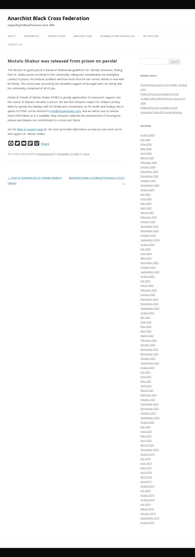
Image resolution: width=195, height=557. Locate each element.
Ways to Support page (30, 129)
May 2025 (146, 203)
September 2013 (150, 518)
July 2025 (145, 194)
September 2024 (150, 240)
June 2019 (146, 463)
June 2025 (146, 199)
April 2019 (146, 472)
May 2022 (146, 326)
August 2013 (147, 522)
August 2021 (147, 367)
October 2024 (148, 235)
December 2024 (149, 226)
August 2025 (147, 189)
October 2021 (148, 358)
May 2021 (146, 381)
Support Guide (56, 36)
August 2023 (147, 276)
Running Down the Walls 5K (118, 36)
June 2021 (146, 376)
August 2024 (147, 244)
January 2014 (148, 513)
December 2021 (149, 349)
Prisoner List (31, 36)
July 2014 (145, 504)
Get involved (151, 36)
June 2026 (146, 144)
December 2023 (149, 262)
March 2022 (147, 335)
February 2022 (149, 340)
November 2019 (150, 449)
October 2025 (148, 180)
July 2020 (145, 427)
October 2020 (148, 413)
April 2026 (146, 153)
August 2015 (147, 495)
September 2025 (150, 185)
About (12, 36)
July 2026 (145, 139)
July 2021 (145, 372)
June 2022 (146, 322)
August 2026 (147, 135)
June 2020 (146, 431)
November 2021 (150, 354)
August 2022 (147, 313)
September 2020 (150, 417)
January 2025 (148, 221)
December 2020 (149, 404)
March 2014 (147, 509)
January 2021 (148, 399)
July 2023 (145, 281)
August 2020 (147, 422)
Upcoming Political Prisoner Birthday (161, 112)
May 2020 (146, 436)
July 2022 (145, 317)
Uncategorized (44, 154)
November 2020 (150, 408)
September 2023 (150, 272)
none (86, 154)
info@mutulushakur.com (66, 111)
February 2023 (149, 290)
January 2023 (148, 294)
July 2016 (145, 490)
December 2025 (149, 171)
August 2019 (147, 454)
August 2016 (147, 486)
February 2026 (149, 162)
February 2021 (149, 395)
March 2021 (147, 390)
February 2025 (149, 217)
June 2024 (146, 253)
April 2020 (146, 440)
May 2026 (146, 148)
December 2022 (149, 299)
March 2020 (147, 445)
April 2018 (146, 477)
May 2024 (146, 258)
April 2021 (146, 386)
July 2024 (145, 249)
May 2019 (146, 468)
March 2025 (147, 212)
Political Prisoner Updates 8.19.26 (160, 94)
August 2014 (147, 500)
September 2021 (150, 363)
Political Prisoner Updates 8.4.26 (159, 107)
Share (45, 144)
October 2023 (148, 267)
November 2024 (150, 231)
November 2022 (150, 303)
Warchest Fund (83, 36)
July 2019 (145, 458)
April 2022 (146, 331)
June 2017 (146, 481)
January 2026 (148, 167)
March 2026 (147, 158)
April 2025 (146, 208)
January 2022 (148, 345)
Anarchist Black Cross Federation (48, 18)
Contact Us (15, 44)
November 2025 (150, 176)
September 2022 (150, 308)
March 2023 (147, 285)
